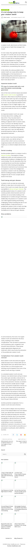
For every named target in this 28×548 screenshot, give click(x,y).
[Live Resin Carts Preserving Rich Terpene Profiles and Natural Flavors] (21, 466)
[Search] (26, 2)
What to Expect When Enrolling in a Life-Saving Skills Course (20, 525)
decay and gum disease (16, 189)
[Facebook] (13, 434)
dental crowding (5, 155)
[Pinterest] (21, 434)
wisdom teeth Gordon (10, 95)
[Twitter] (17, 434)
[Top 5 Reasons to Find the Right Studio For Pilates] (7, 484)
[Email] (24, 434)
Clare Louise (7, 17)
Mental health (5, 9)
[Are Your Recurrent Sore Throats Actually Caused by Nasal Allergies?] (21, 484)
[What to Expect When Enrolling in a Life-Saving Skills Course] (21, 517)
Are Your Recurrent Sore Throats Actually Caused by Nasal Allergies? (20, 492)
